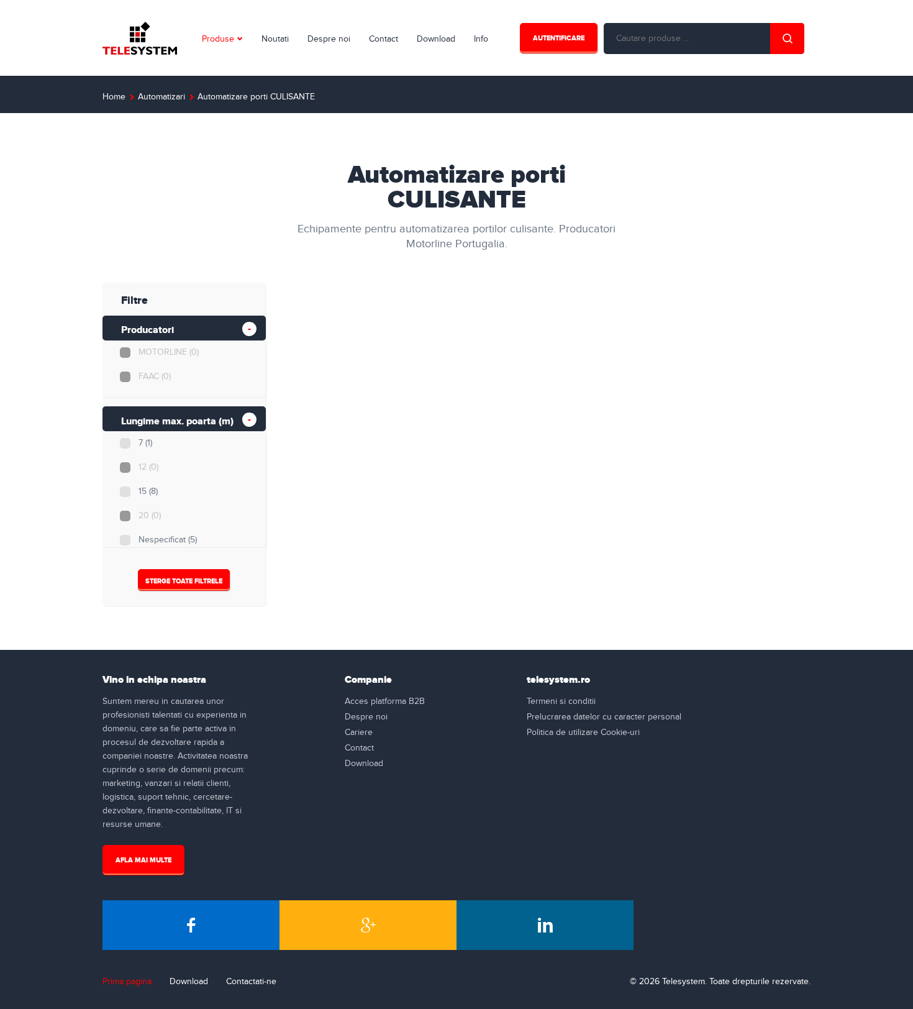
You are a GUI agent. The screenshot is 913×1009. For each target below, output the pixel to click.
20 (150, 516)
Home (113, 97)
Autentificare (558, 38)
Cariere (359, 732)
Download (436, 39)
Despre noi (328, 39)
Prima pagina (127, 982)
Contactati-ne (251, 982)
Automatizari (161, 97)
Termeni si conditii (561, 701)
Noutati (275, 39)
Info (481, 39)
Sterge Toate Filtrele (183, 581)
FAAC (155, 376)
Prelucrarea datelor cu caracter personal (604, 717)
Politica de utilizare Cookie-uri (583, 732)
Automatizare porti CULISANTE (256, 97)
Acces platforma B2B (385, 701)
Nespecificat (168, 540)
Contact (383, 39)
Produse (218, 39)
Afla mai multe (143, 860)
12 (148, 467)
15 (148, 491)
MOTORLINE (169, 352)
